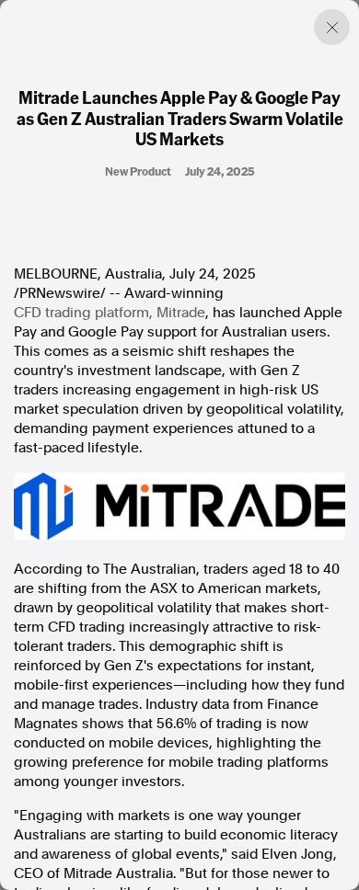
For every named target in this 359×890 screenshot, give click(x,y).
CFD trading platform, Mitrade (109, 312)
